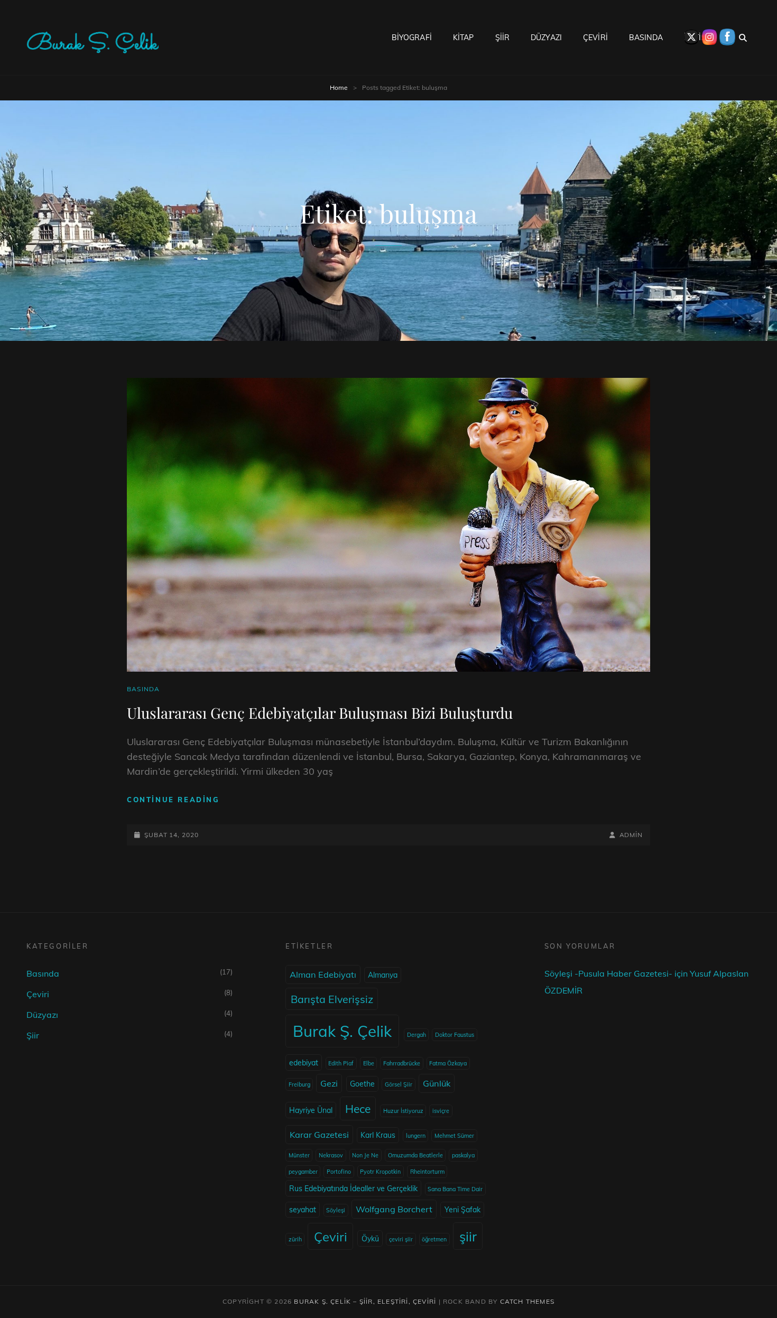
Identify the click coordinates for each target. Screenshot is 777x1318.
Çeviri (37, 994)
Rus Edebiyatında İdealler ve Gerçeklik (353, 1188)
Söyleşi (335, 1210)
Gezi (329, 1083)
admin (631, 835)
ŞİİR (502, 37)
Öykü (370, 1238)
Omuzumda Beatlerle (415, 1155)
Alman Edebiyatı (323, 974)
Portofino (339, 1171)
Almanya (382, 975)
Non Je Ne (365, 1155)
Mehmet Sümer (454, 1135)
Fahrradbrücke (401, 1063)
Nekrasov (331, 1155)
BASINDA (646, 37)
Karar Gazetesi (319, 1134)
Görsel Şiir (398, 1084)
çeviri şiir (401, 1239)
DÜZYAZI (546, 37)
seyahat (302, 1209)
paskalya (463, 1155)
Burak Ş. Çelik (342, 1031)
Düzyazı (42, 1014)
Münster (299, 1155)
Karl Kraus (377, 1135)
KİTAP (463, 37)
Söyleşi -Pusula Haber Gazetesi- (608, 973)
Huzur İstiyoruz (403, 1111)
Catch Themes (527, 1301)
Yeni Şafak (462, 1209)
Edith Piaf (341, 1063)
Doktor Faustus (454, 1034)
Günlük (436, 1083)
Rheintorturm (427, 1171)
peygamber (303, 1171)
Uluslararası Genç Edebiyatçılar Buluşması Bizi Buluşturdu (320, 712)
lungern (416, 1135)
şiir (468, 1236)
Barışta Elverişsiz (332, 999)
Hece (358, 1109)
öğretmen (434, 1239)
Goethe (362, 1084)
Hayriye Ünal (310, 1110)
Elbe (368, 1063)
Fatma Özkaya (448, 1063)
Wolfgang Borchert (394, 1209)
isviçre (440, 1111)
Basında (143, 689)
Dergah (416, 1034)
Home (339, 87)
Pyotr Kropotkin (380, 1171)
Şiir (32, 1035)
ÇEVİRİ (595, 37)
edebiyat (303, 1063)
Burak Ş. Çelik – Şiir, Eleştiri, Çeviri (365, 1301)
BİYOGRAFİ (412, 37)
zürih (295, 1239)
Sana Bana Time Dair (455, 1189)
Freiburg (299, 1084)
